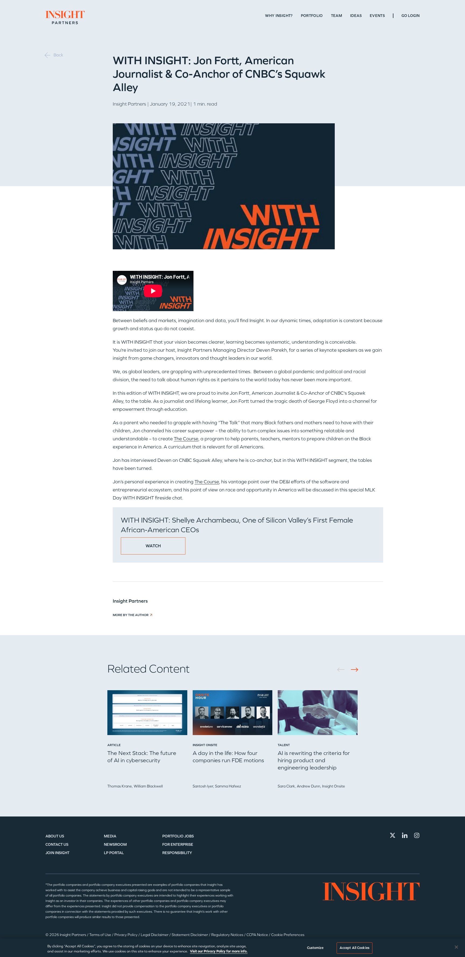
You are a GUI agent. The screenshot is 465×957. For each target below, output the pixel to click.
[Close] (456, 947)
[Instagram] (417, 835)
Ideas (356, 15)
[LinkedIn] (404, 835)
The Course (186, 439)
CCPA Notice (257, 935)
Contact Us (56, 844)
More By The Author (131, 615)
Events (377, 15)
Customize (315, 948)
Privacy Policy (126, 935)
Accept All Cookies (354, 948)
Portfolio (312, 15)
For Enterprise (177, 844)
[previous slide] (343, 669)
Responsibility (177, 853)
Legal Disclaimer (155, 935)
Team (336, 15)
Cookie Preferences (287, 935)
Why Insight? (279, 15)
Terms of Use (100, 935)
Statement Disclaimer (190, 935)
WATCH (153, 545)
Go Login (410, 15)
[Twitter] (392, 835)
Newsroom (115, 844)
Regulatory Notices (227, 935)
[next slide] (353, 669)
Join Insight (57, 853)
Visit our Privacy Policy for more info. (219, 951)
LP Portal (114, 853)
